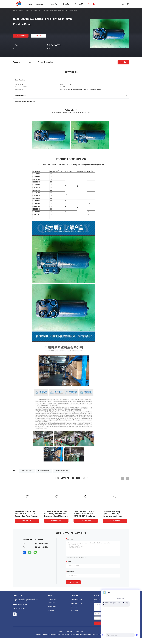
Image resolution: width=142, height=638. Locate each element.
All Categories (74, 610)
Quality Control (52, 606)
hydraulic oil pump (43, 470)
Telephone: (70, 571)
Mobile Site (69, 631)
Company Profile (52, 599)
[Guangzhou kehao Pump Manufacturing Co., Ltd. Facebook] (15, 614)
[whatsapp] (30, 552)
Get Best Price (21, 36)
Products (21, 10)
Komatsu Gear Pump (76, 603)
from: (69, 561)
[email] (24, 552)
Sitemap (61, 631)
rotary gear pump (27, 470)
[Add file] (103, 635)
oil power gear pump (62, 470)
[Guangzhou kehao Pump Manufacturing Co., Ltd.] (19, 3)
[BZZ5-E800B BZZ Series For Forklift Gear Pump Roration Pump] (109, 33)
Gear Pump (74, 607)
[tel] (40, 552)
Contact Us (51, 610)
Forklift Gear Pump (31, 10)
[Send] (137, 635)
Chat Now (38, 36)
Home (15, 10)
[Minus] (137, 592)
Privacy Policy (79, 631)
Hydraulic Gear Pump (76, 599)
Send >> (99, 623)
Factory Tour (51, 602)
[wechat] (35, 552)
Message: (70, 539)
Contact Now (73, 582)
